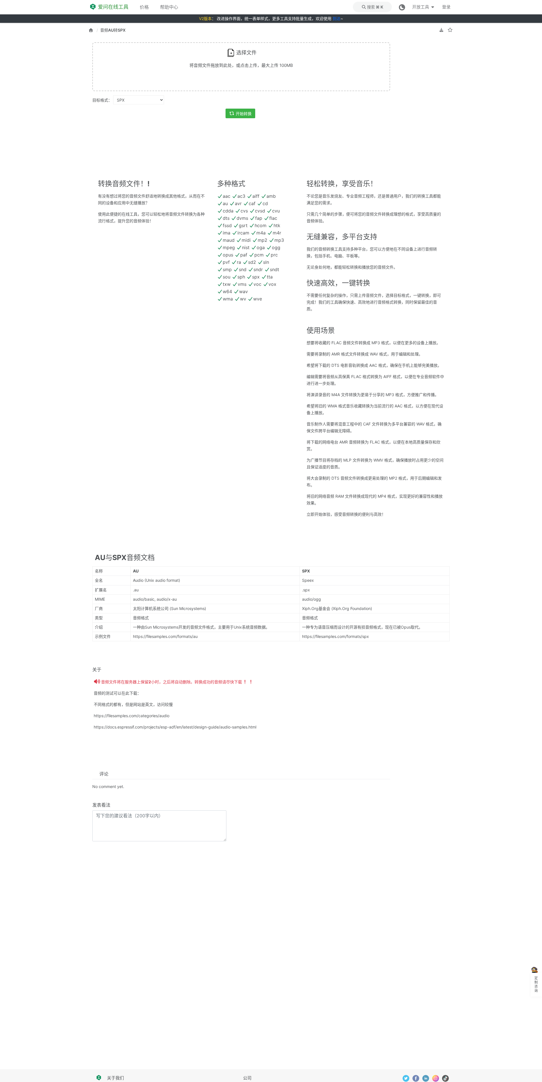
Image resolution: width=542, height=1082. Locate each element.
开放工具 (421, 7)
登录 (446, 7)
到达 (336, 18)
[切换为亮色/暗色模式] (402, 7)
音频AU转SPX (113, 30)
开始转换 (244, 113)
